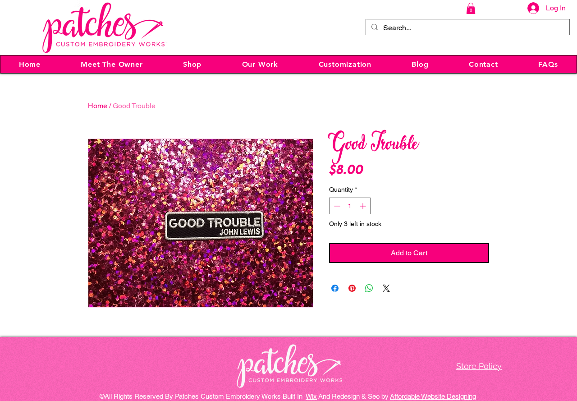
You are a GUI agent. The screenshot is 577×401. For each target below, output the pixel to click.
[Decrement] (336, 206)
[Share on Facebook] (335, 288)
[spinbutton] (350, 206)
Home (97, 105)
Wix (311, 396)
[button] (471, 8)
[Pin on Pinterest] (352, 288)
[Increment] (363, 206)
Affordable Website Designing (433, 396)
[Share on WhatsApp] (369, 288)
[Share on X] (386, 288)
